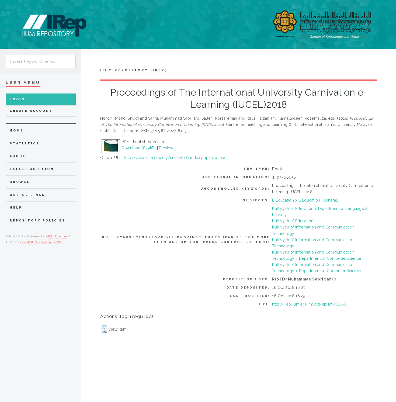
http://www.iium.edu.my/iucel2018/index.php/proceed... (176, 157)
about (18, 156)
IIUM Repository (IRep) (133, 70)
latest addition (32, 169)
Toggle (89, 59)
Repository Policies (37, 220)
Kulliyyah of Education (292, 221)
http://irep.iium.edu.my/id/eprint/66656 (309, 304)
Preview (166, 148)
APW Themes (57, 236)
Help (16, 207)
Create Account (31, 111)
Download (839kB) (138, 148)
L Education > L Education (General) (305, 200)
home (16, 130)
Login (17, 99)
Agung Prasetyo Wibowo (41, 242)
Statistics (25, 143)
